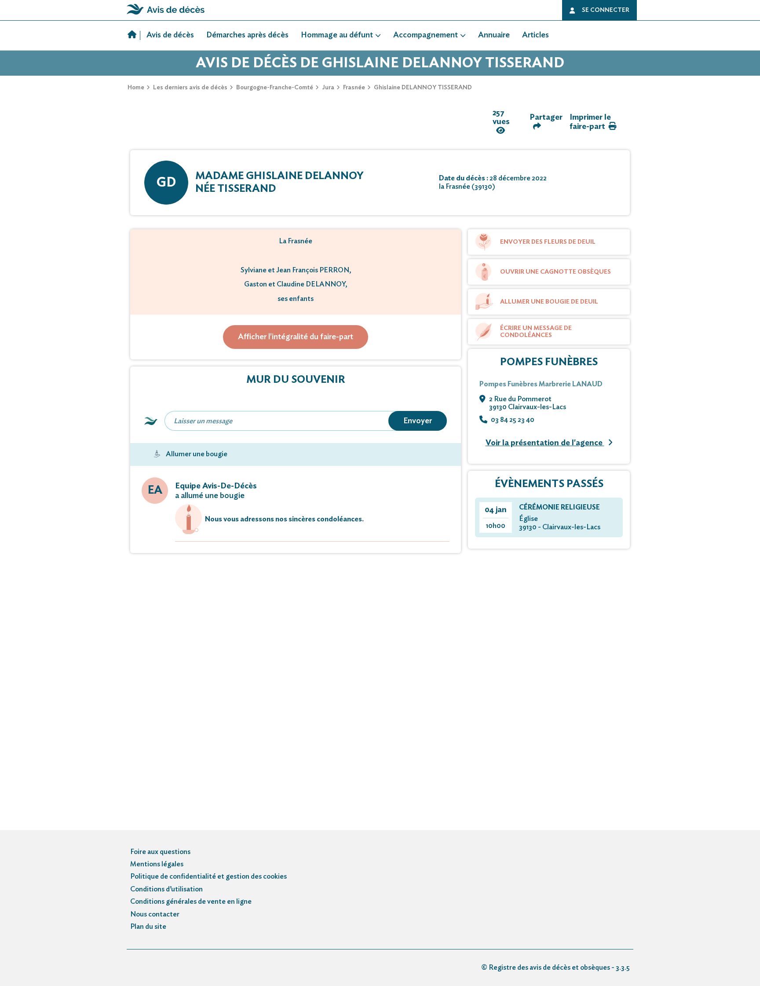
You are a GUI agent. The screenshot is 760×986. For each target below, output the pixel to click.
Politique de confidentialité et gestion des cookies (208, 876)
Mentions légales (156, 864)
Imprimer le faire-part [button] (590, 122)
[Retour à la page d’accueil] (165, 14)
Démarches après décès (247, 35)
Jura (328, 87)
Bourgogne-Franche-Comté (274, 87)
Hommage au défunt (337, 35)
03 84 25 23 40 (512, 419)
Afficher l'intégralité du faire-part (295, 337)
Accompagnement (425, 35)
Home (136, 87)
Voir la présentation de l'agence (545, 443)
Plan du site (148, 926)
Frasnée (354, 87)
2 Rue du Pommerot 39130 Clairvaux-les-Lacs (527, 403)
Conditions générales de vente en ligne (191, 901)
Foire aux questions (160, 851)
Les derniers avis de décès (190, 87)
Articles (535, 35)
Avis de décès (170, 35)
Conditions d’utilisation (166, 889)
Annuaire (494, 35)
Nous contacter (154, 914)
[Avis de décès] (134, 35)
